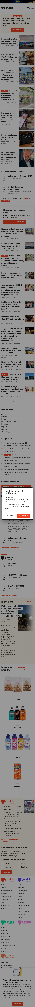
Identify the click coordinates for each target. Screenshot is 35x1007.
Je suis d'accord (23, 516)
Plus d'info (10, 516)
